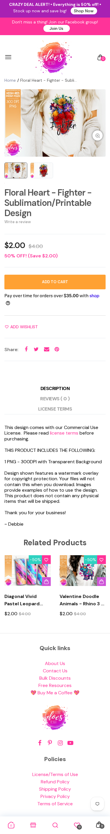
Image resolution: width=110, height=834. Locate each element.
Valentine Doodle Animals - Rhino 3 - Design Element (82, 600)
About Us (55, 663)
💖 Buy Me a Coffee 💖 (55, 693)
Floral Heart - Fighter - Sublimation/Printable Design (48, 202)
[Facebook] (39, 743)
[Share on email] (46, 349)
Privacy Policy (55, 796)
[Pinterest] (50, 743)
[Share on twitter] (36, 349)
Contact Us (55, 671)
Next (99, 591)
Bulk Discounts (55, 678)
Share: (11, 349)
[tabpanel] (55, 123)
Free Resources (55, 685)
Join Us (56, 28)
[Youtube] (70, 743)
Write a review (17, 221)
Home (10, 80)
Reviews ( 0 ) (55, 399)
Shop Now (84, 10)
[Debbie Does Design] (54, 57)
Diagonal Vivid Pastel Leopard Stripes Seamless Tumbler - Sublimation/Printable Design (27, 600)
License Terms (55, 409)
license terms (64, 433)
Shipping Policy (55, 789)
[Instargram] (60, 743)
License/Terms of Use (55, 774)
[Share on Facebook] (26, 349)
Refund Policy (55, 782)
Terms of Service (55, 804)
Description (55, 388)
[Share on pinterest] (56, 349)
